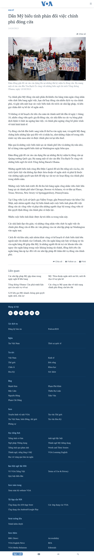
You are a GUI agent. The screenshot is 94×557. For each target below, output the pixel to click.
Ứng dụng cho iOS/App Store (20, 505)
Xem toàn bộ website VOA (19, 490)
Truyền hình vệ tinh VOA (19, 414)
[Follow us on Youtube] (21, 313)
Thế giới (11, 362)
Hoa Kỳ (11, 10)
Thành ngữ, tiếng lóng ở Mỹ (20, 452)
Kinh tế (51, 358)
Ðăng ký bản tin (15, 329)
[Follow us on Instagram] (26, 313)
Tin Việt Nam (14, 343)
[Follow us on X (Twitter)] (16, 313)
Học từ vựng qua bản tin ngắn (20, 457)
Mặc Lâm (12, 391)
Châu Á (11, 367)
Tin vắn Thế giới (55, 414)
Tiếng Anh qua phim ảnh (18, 447)
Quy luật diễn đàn (15, 476)
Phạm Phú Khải (54, 386)
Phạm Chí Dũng (15, 400)
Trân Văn (52, 395)
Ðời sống (52, 362)
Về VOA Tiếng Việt (16, 471)
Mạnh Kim (12, 386)
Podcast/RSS (53, 329)
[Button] (81, 34)
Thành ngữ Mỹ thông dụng (59, 443)
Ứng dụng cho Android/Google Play (23, 509)
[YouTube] (39, 554)
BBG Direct (13, 538)
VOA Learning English (57, 452)
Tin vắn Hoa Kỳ (55, 419)
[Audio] (58, 554)
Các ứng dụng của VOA (58, 505)
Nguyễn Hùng (14, 395)
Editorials (52, 547)
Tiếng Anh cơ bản (15, 438)
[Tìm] (78, 554)
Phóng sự (12, 424)
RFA (50, 543)
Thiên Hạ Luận (54, 391)
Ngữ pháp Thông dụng (17, 443)
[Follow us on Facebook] (10, 313)
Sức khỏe (52, 372)
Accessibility (53, 538)
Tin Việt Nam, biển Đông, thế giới (22, 419)
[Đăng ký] (37, 313)
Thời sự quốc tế (54, 343)
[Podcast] (32, 313)
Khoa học (52, 367)
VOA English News (16, 543)
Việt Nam (12, 358)
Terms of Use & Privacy (58, 471)
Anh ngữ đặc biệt (55, 438)
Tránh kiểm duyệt (15, 524)
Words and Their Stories (58, 447)
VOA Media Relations (17, 547)
